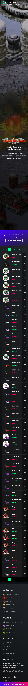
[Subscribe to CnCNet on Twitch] (16, 671)
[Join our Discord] (22, 671)
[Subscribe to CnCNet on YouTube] (10, 671)
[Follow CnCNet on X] (7, 671)
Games (15, 583)
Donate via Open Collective (14, 240)
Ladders (8, 583)
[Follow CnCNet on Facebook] (4, 671)
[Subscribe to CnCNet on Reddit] (13, 671)
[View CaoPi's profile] (6, 386)
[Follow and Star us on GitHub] (19, 671)
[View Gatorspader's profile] (6, 256)
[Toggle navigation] (24, 3)
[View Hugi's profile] (6, 508)
